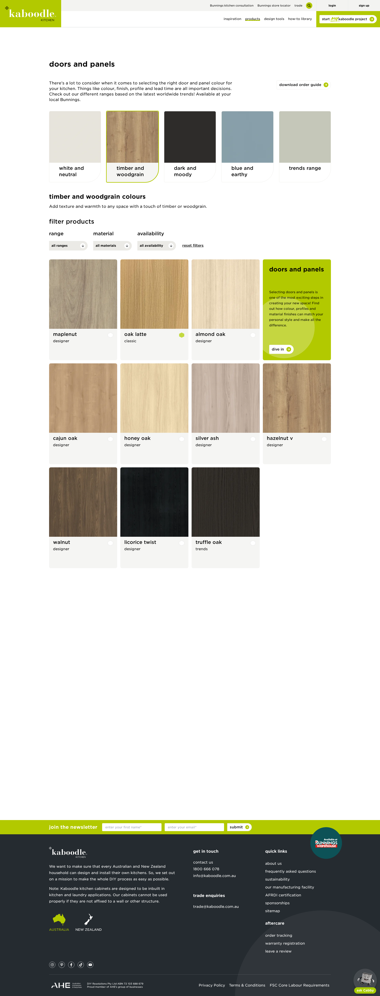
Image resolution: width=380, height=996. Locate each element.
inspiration (232, 19)
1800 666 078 (206, 869)
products (252, 19)
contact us (203, 862)
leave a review (278, 951)
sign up (364, 5)
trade (298, 5)
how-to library (300, 19)
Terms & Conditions (247, 985)
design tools (274, 19)
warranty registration (285, 943)
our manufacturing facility (289, 887)
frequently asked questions (290, 871)
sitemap (272, 911)
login (332, 5)
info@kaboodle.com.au (214, 876)
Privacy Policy (212, 985)
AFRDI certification (283, 895)
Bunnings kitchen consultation (232, 5)
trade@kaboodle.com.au (216, 906)
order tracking (278, 935)
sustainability (277, 879)
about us (273, 863)
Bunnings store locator (274, 5)
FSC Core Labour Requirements (299, 985)
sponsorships (277, 903)
